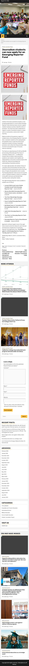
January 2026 (5, 453)
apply (6, 246)
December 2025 (5, 455)
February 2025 (5, 478)
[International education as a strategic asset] (14, 639)
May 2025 (4, 472)
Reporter (23, 246)
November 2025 (5, 458)
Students (4, 247)
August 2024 (5, 492)
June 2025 (4, 469)
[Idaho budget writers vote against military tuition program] (14, 609)
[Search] (27, 36)
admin (10, 62)
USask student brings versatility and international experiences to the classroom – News (7, 254)
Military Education (6, 512)
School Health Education (7, 515)
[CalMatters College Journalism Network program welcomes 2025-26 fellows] (14, 336)
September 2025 (5, 462)
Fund (14, 246)
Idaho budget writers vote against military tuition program (12, 623)
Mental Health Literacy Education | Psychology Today (21, 252)
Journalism (18, 246)
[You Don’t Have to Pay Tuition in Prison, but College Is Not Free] (14, 306)
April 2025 (4, 474)
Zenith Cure (4, 525)
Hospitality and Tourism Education (10, 508)
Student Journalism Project (7, 46)
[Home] (2, 36)
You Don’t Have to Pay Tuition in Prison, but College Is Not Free (13, 320)
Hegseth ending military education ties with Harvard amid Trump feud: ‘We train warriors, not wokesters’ (14, 560)
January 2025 (5, 481)
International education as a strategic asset (12, 438)
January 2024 (5, 497)
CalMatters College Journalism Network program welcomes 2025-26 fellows (14, 350)
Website (6, 397)
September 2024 (5, 490)
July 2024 (4, 495)
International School (6, 510)
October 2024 (5, 488)
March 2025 (4, 476)
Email (5, 391)
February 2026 (5, 451)
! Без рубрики (5, 505)
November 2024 (5, 485)
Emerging (10, 246)
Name (5, 386)
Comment (6, 368)
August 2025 (5, 465)
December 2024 (5, 483)
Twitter (7, 239)
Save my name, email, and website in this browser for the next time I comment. (14, 405)
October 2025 (5, 460)
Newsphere (21, 662)
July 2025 (4, 467)
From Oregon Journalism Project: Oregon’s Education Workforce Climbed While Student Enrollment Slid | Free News (14, 290)
